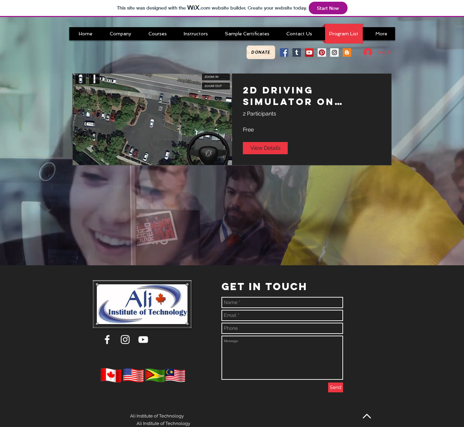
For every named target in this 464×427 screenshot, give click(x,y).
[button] (120, 33)
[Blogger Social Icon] (347, 52)
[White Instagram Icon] (125, 339)
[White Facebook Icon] (107, 339)
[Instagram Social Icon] (334, 52)
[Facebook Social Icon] (284, 52)
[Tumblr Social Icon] (296, 52)
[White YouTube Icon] (143, 339)
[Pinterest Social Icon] (322, 52)
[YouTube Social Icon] (309, 52)
